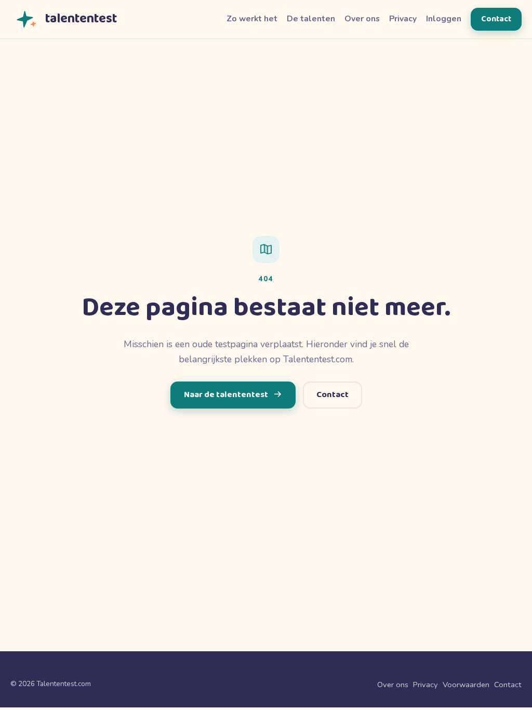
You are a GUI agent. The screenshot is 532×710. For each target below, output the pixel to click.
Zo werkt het (252, 18)
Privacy (403, 18)
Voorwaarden (466, 684)
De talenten (311, 18)
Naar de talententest (226, 395)
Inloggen (443, 18)
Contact (496, 18)
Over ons (362, 18)
